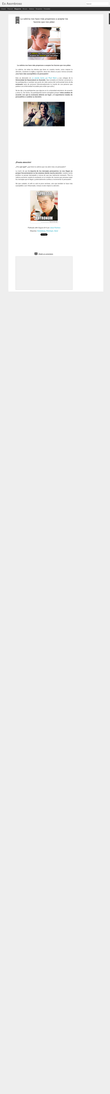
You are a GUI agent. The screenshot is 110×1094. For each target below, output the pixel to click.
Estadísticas (41, 231)
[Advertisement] (84, 50)
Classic (3, 9)
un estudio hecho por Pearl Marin (45, 78)
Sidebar (31, 9)
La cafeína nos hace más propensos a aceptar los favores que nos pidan (44, 20)
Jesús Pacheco (55, 228)
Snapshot (39, 9)
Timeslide (47, 9)
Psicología (49, 231)
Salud (56, 231)
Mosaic (25, 9)
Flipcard (10, 9)
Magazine (17, 9)
